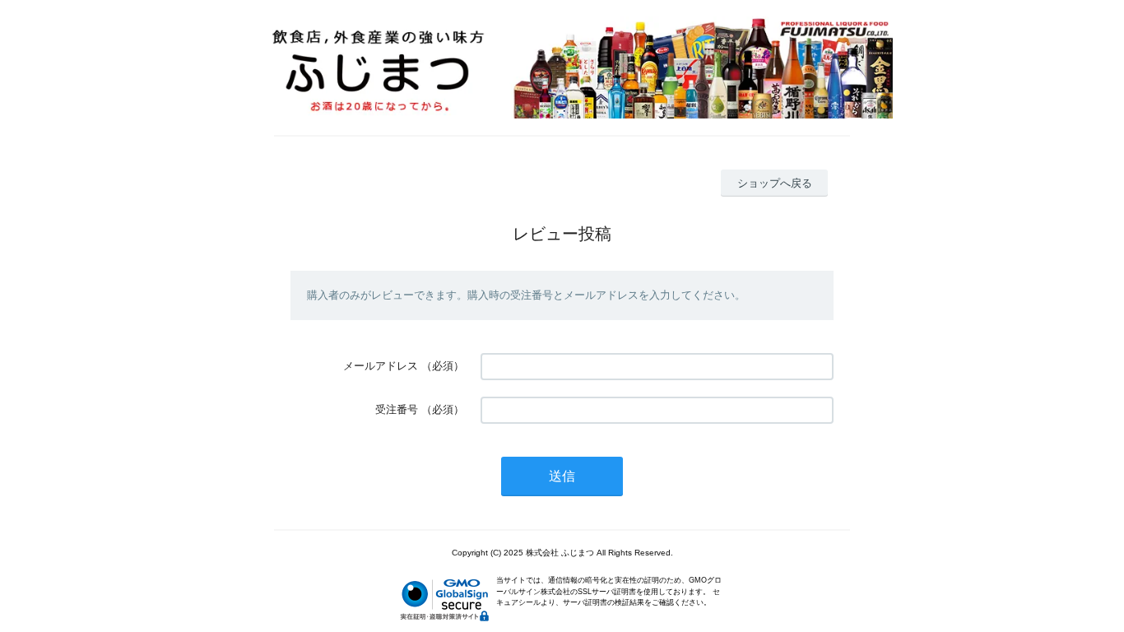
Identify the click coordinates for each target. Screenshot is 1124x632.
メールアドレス (380, 366)
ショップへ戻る (774, 183)
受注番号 (396, 409)
